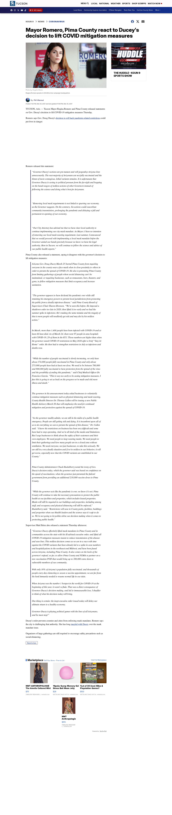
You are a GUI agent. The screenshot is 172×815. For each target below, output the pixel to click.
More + (157, 10)
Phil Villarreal (39, 100)
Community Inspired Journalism (95, 10)
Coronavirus (57, 21)
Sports (126, 3)
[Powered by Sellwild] (103, 731)
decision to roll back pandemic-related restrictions (78, 117)
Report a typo (31, 643)
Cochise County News (145, 10)
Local (94, 3)
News (41, 21)
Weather (116, 3)
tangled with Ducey (79, 624)
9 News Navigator (115, 10)
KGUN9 (18, 10)
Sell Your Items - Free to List (54, 660)
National (104, 3)
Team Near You (129, 10)
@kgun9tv (26, 10)
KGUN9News (12, 10)
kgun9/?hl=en (15, 10)
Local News (78, 10)
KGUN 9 (30, 21)
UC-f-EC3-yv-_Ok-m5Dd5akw (22, 10)
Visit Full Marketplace (98, 660)
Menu (84, 3)
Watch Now (154, 3)
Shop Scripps (139, 3)
